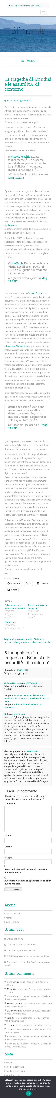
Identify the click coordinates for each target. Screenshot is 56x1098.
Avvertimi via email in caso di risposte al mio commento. (26, 871)
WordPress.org (13, 1075)
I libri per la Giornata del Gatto (21, 944)
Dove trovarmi (13, 913)
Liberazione (10, 622)
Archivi (9, 917)
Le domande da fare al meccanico (34, 1025)
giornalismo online (16, 639)
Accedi (9, 1062)
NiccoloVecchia (20, 156)
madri (40, 642)
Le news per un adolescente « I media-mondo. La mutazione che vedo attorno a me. (27, 698)
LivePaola (17, 263)
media (29, 639)
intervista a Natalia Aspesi (17, 346)
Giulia (7, 714)
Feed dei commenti (15, 1071)
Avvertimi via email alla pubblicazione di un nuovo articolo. (27, 882)
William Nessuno (13, 683)
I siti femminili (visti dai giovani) (37, 607)
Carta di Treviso (35, 293)
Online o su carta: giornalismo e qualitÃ (15, 607)
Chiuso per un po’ (15, 938)
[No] (52, 1087)
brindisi (40, 639)
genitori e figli (11, 642)
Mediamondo (10, 225)
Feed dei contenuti (15, 1066)
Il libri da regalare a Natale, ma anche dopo (28, 956)
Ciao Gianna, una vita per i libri (21, 950)
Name (7, 835)
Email (7, 846)
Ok (28, 1093)
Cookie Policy (12, 921)
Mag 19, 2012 (16, 177)
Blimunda (28, 30)
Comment (9, 803)
